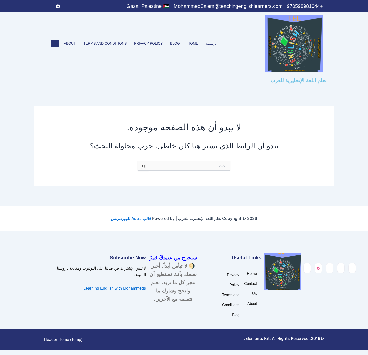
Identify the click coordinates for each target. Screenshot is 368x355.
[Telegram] (58, 6)
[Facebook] (88, 6)
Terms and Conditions (105, 43)
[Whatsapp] (68, 6)
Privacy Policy (148, 43)
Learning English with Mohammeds (114, 288)
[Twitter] (78, 6)
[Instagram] (47, 6)
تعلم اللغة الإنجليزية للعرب (299, 80)
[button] (55, 43)
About (70, 43)
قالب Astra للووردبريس (131, 218)
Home (193, 43)
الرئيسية (212, 43)
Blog (175, 43)
